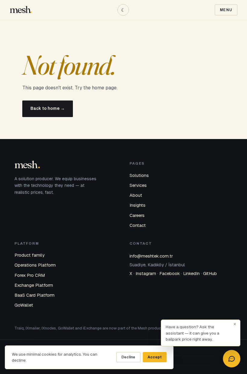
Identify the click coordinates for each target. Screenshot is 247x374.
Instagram (146, 273)
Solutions (139, 175)
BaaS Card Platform (34, 295)
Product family (29, 255)
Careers (137, 215)
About (136, 195)
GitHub (210, 273)
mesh (20, 10)
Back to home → (47, 108)
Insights (137, 205)
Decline (128, 357)
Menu (226, 10)
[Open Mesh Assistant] (231, 358)
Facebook (169, 273)
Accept (155, 357)
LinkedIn (191, 273)
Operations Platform (35, 265)
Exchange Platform (33, 285)
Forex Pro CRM (29, 275)
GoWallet (23, 305)
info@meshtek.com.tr (151, 256)
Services (138, 185)
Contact (138, 225)
